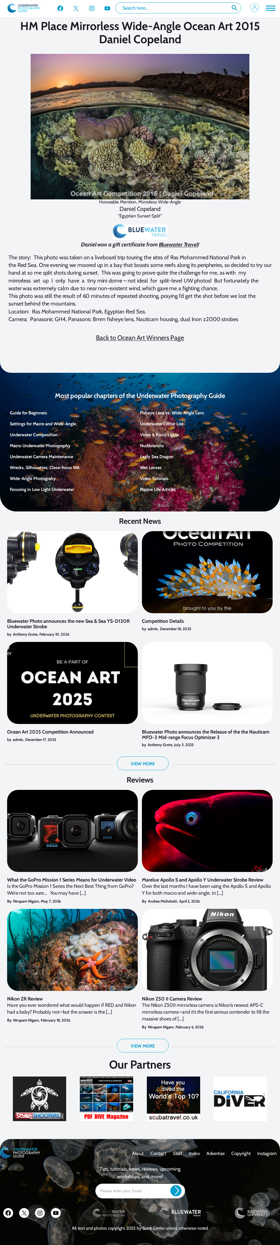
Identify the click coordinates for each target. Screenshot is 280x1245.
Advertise (215, 1153)
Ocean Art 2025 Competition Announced (50, 732)
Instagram (267, 1153)
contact (158, 1153)
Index (194, 1153)
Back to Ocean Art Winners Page (140, 338)
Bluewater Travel (178, 244)
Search (234, 8)
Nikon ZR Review (25, 999)
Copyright (241, 1153)
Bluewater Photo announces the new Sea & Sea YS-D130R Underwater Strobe (68, 624)
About (138, 1153)
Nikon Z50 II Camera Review (172, 999)
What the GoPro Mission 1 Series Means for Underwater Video (71, 880)
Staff (178, 1153)
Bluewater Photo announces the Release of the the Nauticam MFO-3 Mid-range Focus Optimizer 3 (206, 734)
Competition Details (163, 621)
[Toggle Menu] (270, 8)
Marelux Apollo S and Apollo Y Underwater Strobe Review (202, 880)
